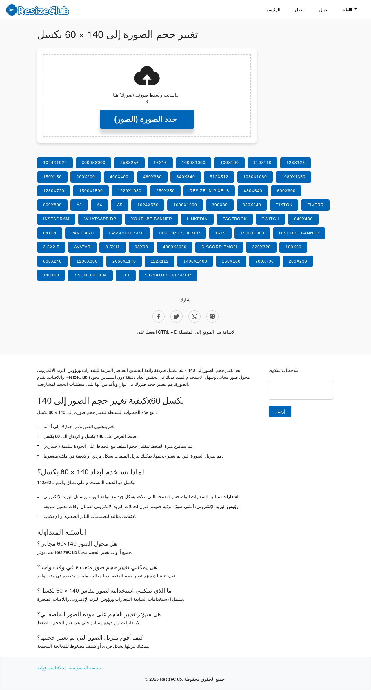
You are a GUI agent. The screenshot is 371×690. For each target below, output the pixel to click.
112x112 (160, 261)
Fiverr (315, 205)
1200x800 (87, 261)
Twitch (270, 218)
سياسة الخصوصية (85, 667)
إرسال (279, 411)
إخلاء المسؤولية (51, 667)
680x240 (52, 261)
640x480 (303, 218)
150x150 (52, 176)
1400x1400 (195, 261)
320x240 (252, 205)
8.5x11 (113, 247)
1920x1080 (129, 190)
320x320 (261, 247)
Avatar (82, 247)
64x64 (50, 233)
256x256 (129, 162)
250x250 (165, 190)
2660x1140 (124, 261)
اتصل (300, 9)
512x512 (219, 176)
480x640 (253, 190)
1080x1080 (255, 176)
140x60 (51, 275)
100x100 (229, 162)
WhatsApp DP (100, 218)
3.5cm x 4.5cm (90, 275)
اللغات (347, 9)
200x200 (86, 176)
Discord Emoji (219, 247)
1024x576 (148, 205)
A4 (99, 205)
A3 (79, 205)
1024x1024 (55, 162)
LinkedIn (197, 218)
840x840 (186, 176)
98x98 (141, 247)
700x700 (264, 261)
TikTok (284, 205)
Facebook (235, 218)
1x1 (126, 275)
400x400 (119, 176)
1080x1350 (293, 176)
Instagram (56, 218)
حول (323, 9)
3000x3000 (94, 162)
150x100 (231, 261)
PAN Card (82, 233)
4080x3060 (175, 247)
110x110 (263, 162)
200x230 (298, 261)
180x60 (293, 247)
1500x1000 (252, 233)
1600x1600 (185, 205)
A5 (120, 205)
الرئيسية (272, 9)
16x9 (220, 233)
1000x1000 (193, 162)
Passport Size (126, 233)
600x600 (286, 190)
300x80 (220, 205)
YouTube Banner (151, 218)
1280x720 (53, 190)
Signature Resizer (168, 275)
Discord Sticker (179, 233)
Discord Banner (299, 233)
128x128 (295, 162)
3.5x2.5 (51, 247)
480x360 (152, 176)
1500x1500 (91, 190)
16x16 (160, 162)
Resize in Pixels (209, 190)
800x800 (52, 205)
